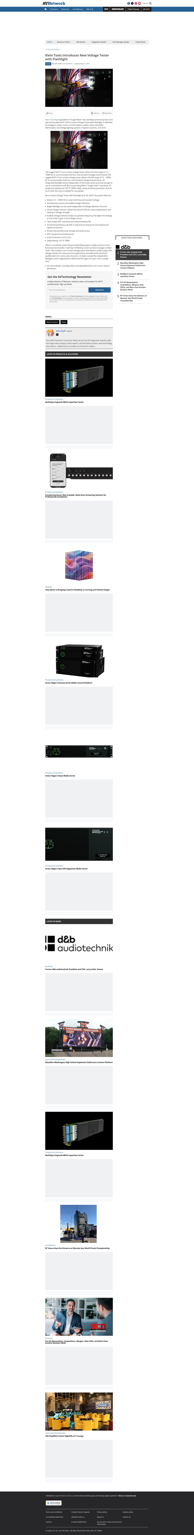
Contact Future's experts (80, 1512)
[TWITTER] (58, 334)
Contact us (127, 1517)
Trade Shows (140, 42)
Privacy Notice (57, 298)
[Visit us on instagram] (135, 3)
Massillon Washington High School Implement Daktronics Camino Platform (132, 265)
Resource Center (63, 42)
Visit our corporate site (127, 1496)
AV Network (67, 63)
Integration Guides (99, 42)
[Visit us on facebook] (128, 3)
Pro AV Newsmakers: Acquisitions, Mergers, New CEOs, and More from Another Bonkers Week (133, 286)
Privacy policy (102, 1512)
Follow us (96, 113)
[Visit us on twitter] (132, 3)
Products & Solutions (53, 49)
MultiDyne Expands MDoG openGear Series (131, 275)
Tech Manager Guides (120, 42)
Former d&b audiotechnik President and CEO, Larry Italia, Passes (133, 254)
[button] (147, 3)
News (48, 64)
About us (100, 1517)
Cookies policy (128, 1512)
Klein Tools (49, 119)
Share (51, 113)
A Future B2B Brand (78, 1522)
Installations (78, 9)
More (89, 9)
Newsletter (108, 113)
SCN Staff (57, 63)
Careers (49, 1522)
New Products (52, 322)
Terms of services (76, 296)
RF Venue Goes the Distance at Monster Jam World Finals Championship (133, 298)
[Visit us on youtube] (139, 3)
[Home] (45, 9)
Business (65, 9)
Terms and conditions (54, 1512)
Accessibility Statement (54, 1517)
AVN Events (80, 42)
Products (54, 9)
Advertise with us (77, 1517)
